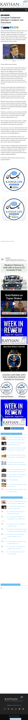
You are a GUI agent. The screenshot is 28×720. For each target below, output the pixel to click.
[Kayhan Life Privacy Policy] (14, 716)
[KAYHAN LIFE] (14, 4)
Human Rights (6, 15)
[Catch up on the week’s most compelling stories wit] (14, 412)
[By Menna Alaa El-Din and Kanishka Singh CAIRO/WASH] (14, 276)
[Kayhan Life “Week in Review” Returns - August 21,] (14, 331)
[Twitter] (19, 709)
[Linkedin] (12, 709)
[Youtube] (23, 709)
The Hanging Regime (13, 479)
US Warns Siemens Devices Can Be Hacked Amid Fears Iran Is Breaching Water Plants (13, 464)
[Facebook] (4, 709)
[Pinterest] (15, 709)
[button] (26, 10)
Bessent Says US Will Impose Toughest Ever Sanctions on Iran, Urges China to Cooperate (13, 450)
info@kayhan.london (16, 705)
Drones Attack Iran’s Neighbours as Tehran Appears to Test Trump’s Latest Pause (13, 519)
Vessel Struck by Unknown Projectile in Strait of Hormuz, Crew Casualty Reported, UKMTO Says (13, 457)
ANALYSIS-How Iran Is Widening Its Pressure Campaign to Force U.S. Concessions (12, 536)
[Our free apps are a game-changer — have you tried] (14, 385)
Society (2, 15)
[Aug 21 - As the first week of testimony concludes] (14, 303)
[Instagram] (8, 709)
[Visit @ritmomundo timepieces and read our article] (14, 358)
